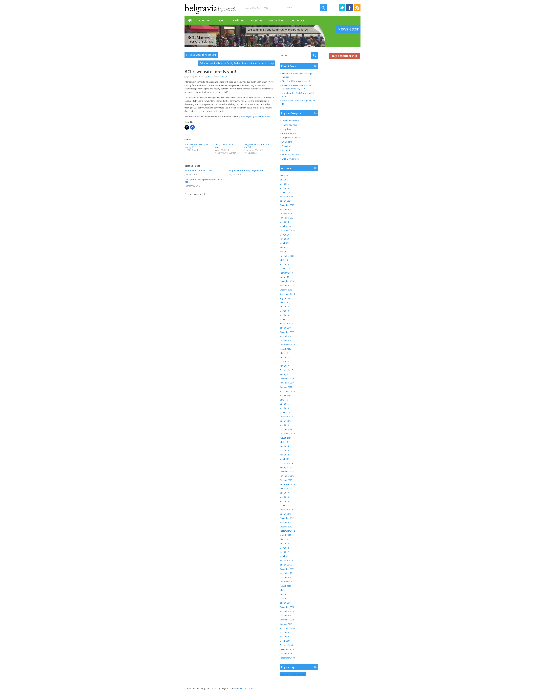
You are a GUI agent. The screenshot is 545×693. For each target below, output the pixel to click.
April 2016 (284, 408)
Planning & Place (289, 125)
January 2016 (286, 421)
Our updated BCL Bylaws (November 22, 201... (204, 180)
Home (190, 20)
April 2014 (284, 454)
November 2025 (287, 209)
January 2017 (286, 374)
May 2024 (284, 222)
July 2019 (284, 260)
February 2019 (286, 272)
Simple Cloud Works (245, 688)
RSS (357, 7)
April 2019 (284, 264)
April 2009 (284, 636)
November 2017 (287, 336)
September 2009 (287, 628)
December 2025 (287, 205)
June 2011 (284, 594)
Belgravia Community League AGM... (247, 170)
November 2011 (287, 573)
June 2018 (284, 306)
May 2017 (284, 361)
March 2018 (285, 319)
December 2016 (287, 378)
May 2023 (284, 234)
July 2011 (284, 590)
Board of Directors (290, 154)
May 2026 (284, 184)
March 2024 (285, 226)
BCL (210, 76)
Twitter (342, 7)
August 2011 (285, 586)
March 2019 (285, 268)
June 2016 (284, 404)
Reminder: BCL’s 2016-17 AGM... (200, 170)
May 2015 (284, 425)
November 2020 (287, 256)
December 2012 (287, 518)
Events (222, 20)
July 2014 (284, 442)
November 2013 (287, 475)
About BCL (205, 20)
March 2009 (285, 640)
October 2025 (286, 213)
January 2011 (286, 602)
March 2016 (285, 412)
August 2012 (285, 535)
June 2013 (284, 492)
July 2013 (284, 488)
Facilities (238, 20)
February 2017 (286, 370)
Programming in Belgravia (293, 674)
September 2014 (287, 433)
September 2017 (287, 344)
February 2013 (286, 509)
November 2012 (287, 522)
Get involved (276, 20)
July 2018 (284, 302)
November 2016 (287, 382)
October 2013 (286, 480)
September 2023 (287, 230)
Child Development (290, 158)
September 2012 (287, 530)
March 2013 (285, 505)
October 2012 (286, 526)
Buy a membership (344, 56)
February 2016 (286, 416)
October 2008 (286, 653)
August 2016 (285, 395)
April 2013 (284, 501)
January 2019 (286, 277)
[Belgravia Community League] (210, 9)
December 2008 (287, 649)
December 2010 (287, 607)
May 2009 (284, 632)
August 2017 (285, 349)
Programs (256, 20)
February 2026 (286, 196)
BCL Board (222, 76)
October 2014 (286, 429)
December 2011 (287, 569)
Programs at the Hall (291, 137)
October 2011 (286, 577)
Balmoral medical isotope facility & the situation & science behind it (234, 63)
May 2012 (284, 547)
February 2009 (286, 645)
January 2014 (286, 467)
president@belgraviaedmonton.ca (254, 116)
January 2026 (286, 200)
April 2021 (284, 251)
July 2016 (284, 399)
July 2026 (284, 175)
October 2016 (286, 387)
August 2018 (285, 298)
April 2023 (284, 239)
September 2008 (287, 657)
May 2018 (284, 311)
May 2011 (284, 598)
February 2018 (286, 323)
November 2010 (287, 611)
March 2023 (285, 243)
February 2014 (286, 463)
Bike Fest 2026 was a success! (296, 81)
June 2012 (284, 543)
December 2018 (287, 281)
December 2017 (287, 332)
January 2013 (286, 514)
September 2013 (287, 484)
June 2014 (284, 446)
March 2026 (285, 192)
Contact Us (297, 20)
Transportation (289, 133)
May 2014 (284, 450)
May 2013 (284, 497)
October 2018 (286, 289)
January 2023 (286, 247)
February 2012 (286, 560)
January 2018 (286, 327)
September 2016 (287, 391)
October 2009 (286, 624)
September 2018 (287, 294)
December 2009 (287, 619)
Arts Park (286, 150)
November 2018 (287, 285)
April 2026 (284, 188)
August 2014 (285, 437)
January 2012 (286, 564)
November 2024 (287, 217)
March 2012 (285, 556)
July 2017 (284, 353)
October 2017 (286, 340)
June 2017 (284, 357)
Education (286, 146)
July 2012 (284, 539)
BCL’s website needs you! (203, 54)
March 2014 (285, 459)
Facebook (349, 7)
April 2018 (284, 315)
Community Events (290, 120)
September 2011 (287, 581)
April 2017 (284, 365)
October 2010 (286, 615)
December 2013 (287, 471)
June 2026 (284, 179)
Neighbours (287, 129)
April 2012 (284, 552)
